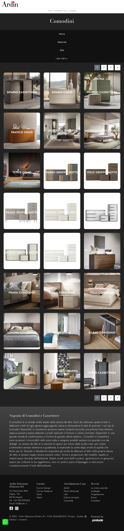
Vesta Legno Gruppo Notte (62, 372)
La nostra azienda (99, 488)
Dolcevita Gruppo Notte (62, 132)
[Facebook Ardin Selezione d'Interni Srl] (11, 508)
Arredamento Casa (60, 11)
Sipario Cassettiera (22, 92)
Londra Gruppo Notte (62, 212)
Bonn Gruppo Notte (102, 212)
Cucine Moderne (44, 491)
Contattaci (95, 500)
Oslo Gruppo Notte (102, 172)
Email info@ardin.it (18, 503)
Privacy (71, 516)
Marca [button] (62, 34)
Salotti (66, 488)
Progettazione (97, 494)
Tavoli (39, 494)
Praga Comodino (22, 292)
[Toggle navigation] (119, 3)
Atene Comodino (22, 372)
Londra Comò (102, 252)
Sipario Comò (62, 92)
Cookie (80, 516)
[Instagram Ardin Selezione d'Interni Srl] (17, 508)
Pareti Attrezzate (71, 491)
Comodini (72, 11)
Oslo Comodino (102, 292)
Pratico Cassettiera (102, 92)
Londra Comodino (22, 332)
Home (50, 11)
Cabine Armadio (71, 497)
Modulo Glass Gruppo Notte (102, 132)
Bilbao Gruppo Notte (22, 252)
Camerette (68, 500)
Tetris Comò (22, 172)
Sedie (39, 497)
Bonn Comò (62, 332)
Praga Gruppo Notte (22, 212)
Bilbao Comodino (102, 332)
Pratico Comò (22, 132)
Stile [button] (62, 50)
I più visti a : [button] (62, 58)
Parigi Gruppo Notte (62, 172)
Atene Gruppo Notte (62, 252)
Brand (93, 497)
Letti (66, 494)
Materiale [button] (62, 42)
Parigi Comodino (62, 292)
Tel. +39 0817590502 (19, 500)
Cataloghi (95, 491)
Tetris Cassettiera (102, 372)
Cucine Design (44, 488)
